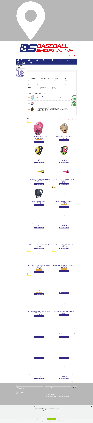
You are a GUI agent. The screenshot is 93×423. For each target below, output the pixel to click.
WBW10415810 (64, 181)
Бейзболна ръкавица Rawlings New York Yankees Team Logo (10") (64, 311)
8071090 (64, 245)
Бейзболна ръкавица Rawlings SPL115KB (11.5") (64, 223)
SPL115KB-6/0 (64, 224)
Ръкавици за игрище (20, 74)
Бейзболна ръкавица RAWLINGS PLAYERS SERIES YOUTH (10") (64, 265)
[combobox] (91, 406)
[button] (46, 421)
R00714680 (64, 375)
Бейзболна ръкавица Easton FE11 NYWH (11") (39, 201)
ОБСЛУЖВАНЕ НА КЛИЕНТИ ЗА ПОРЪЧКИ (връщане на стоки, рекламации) (57, 396)
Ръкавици (18, 67)
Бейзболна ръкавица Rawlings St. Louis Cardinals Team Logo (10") (64, 333)
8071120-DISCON (64, 202)
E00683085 (39, 202)
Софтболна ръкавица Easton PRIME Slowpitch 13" (44, 107)
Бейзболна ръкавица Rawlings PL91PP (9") (39, 136)
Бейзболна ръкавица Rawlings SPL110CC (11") (64, 288)
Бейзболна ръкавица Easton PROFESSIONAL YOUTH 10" (39, 244)
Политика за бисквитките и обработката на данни (24, 393)
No (54, 88)
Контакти (17, 0)
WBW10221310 (64, 159)
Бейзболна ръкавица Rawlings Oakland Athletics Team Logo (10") (39, 374)
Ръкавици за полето (20, 73)
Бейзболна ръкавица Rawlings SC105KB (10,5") (64, 136)
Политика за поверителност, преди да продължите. (46, 416)
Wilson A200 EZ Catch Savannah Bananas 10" (39, 158)
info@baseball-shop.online (50, 394)
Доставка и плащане (20, 392)
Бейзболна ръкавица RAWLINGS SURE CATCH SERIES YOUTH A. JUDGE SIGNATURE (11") (39, 312)
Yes (29, 88)
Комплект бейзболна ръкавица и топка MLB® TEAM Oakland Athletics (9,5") (39, 266)
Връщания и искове (20, 391)
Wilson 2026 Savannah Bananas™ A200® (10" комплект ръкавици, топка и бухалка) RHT (39, 180)
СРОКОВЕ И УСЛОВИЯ (20, 388)
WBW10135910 (39, 159)
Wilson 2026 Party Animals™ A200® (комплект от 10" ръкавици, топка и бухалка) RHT (64, 180)
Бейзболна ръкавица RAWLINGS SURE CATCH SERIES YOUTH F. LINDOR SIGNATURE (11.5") (50, 96)
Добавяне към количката (39, 141)
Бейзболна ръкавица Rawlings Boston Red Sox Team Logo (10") (39, 333)
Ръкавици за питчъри (20, 72)
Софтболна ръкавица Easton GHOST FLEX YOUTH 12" (64, 201)
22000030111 (64, 312)
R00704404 (39, 313)
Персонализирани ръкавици (20, 77)
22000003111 (39, 375)
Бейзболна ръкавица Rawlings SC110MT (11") (39, 223)
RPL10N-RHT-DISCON (64, 266)
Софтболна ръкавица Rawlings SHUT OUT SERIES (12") (64, 374)
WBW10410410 (39, 181)
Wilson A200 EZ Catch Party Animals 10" (64, 158)
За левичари (19, 69)
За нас (18, 387)
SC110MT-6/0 (39, 224)
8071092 (39, 245)
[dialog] (46, 414)
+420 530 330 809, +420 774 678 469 (51, 393)
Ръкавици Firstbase (20, 70)
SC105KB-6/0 (64, 137)
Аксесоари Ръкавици (20, 75)
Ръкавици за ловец (20, 71)
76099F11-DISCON (39, 267)
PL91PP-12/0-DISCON (39, 137)
